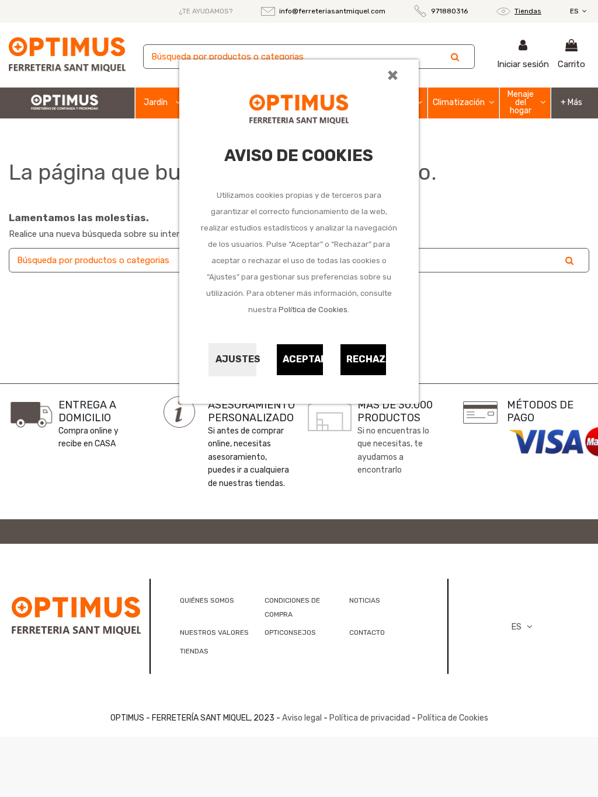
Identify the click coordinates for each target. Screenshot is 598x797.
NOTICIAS (364, 600)
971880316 (449, 11)
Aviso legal (302, 718)
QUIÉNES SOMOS (207, 600)
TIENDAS (194, 651)
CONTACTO (367, 632)
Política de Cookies (313, 309)
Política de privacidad (369, 718)
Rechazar (366, 359)
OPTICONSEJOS (290, 632)
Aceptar (303, 359)
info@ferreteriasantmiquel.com (332, 11)
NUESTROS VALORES (214, 632)
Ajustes (235, 359)
